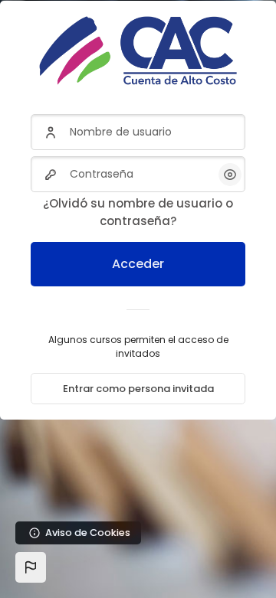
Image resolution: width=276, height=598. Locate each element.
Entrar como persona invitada (138, 388)
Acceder (138, 264)
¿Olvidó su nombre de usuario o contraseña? (138, 212)
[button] (30, 567)
